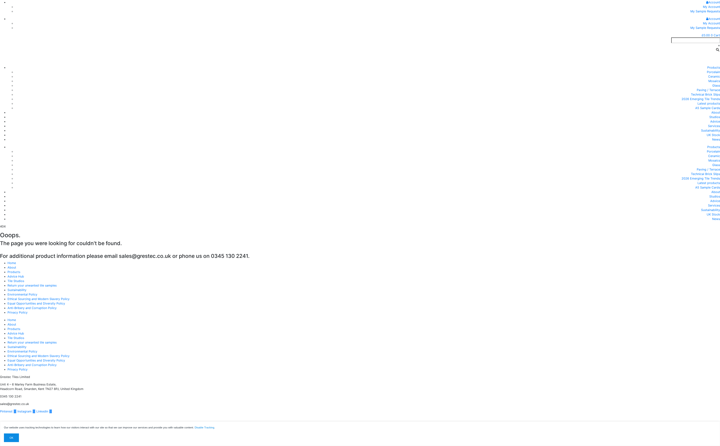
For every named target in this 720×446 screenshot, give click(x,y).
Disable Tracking (204, 427)
